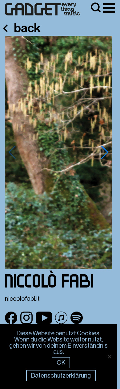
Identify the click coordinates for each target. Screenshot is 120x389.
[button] (105, 152)
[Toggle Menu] (109, 8)
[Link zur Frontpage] (42, 9)
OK (61, 362)
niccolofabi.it (22, 298)
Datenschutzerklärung (61, 375)
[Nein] (109, 357)
